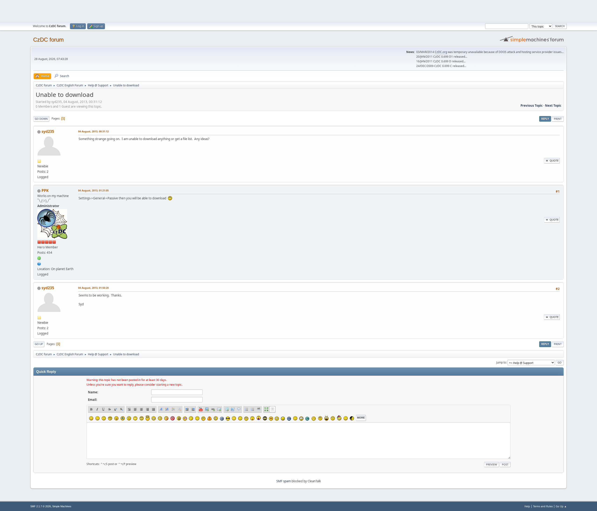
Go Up (39, 344)
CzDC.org (441, 52)
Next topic (553, 105)
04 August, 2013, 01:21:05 (93, 190)
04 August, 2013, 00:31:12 (93, 131)
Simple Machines (61, 506)
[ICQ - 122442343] (39, 258)
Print (558, 118)
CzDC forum (48, 39)
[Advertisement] (298, 10)
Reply (545, 118)
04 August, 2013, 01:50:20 (93, 287)
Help (527, 506)
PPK (45, 190)
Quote (554, 160)
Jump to (501, 362)
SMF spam (283, 481)
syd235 (48, 131)
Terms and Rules (543, 506)
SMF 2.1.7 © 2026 (40, 506)
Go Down (41, 118)
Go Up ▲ (561, 506)
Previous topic (532, 105)
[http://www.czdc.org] (39, 263)
